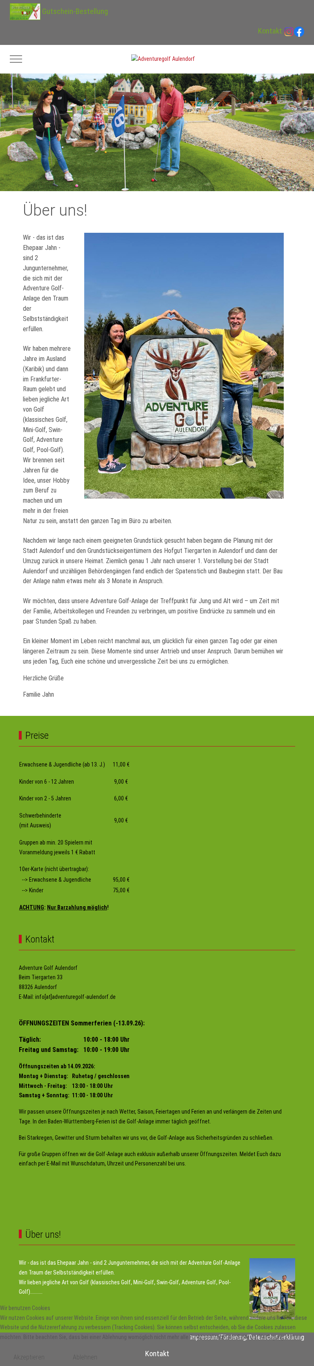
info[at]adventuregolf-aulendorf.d (74, 997)
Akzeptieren (29, 1357)
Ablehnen (85, 1357)
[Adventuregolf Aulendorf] (163, 59)
